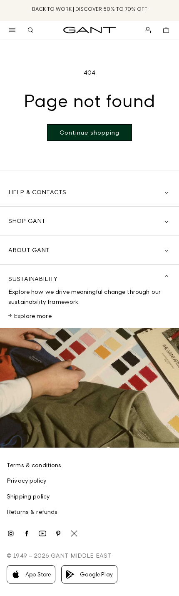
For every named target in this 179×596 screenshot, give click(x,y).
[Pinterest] (58, 533)
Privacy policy (26, 480)
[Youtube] (42, 533)
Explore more (33, 315)
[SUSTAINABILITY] (89, 388)
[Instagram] (11, 533)
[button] (12, 30)
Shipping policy (28, 496)
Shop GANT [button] (26, 220)
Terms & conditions (34, 464)
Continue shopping (89, 132)
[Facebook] (26, 533)
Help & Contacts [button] (37, 191)
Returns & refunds (32, 511)
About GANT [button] (29, 249)
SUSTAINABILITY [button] (32, 278)
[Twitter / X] (74, 533)
